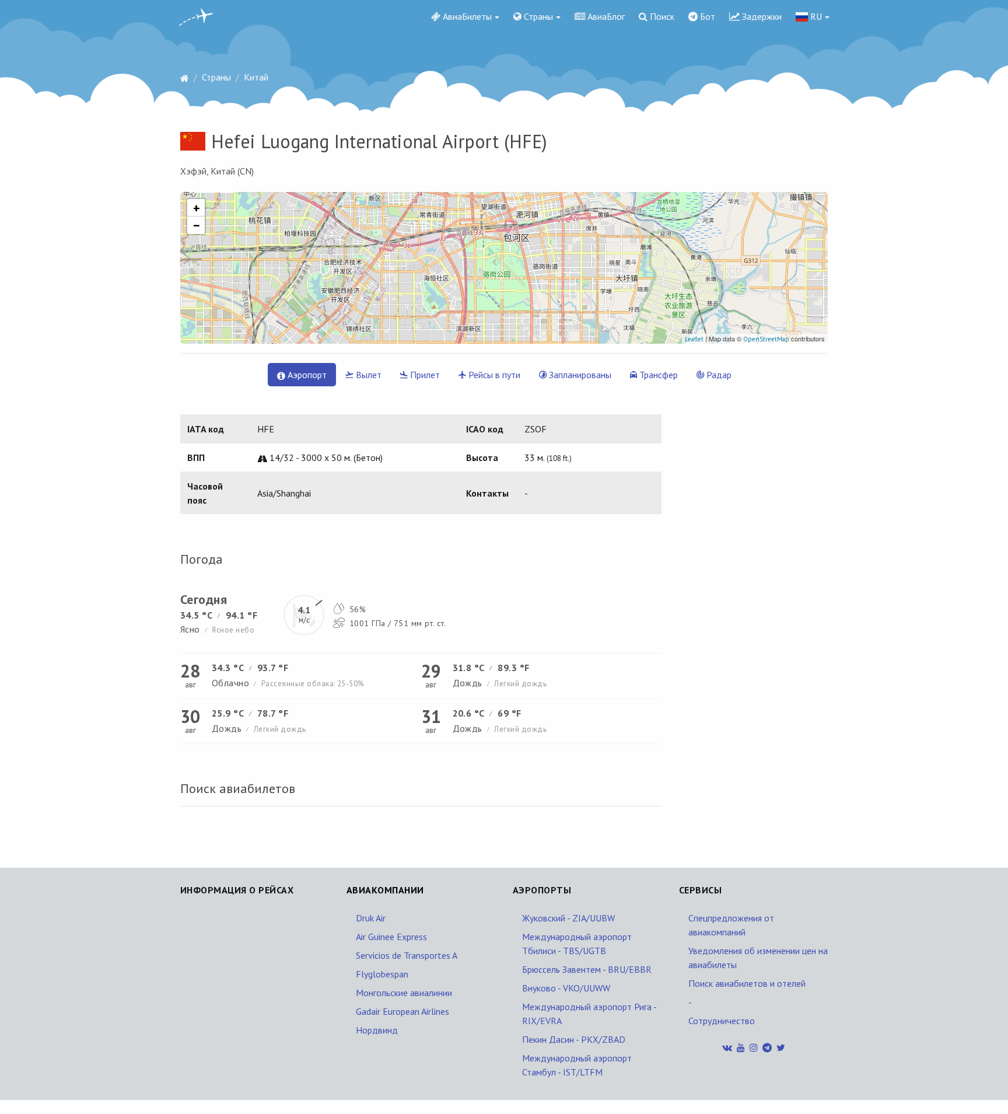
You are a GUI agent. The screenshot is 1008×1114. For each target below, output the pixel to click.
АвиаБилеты (466, 16)
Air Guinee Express (391, 936)
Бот (706, 16)
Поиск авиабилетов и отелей (747, 983)
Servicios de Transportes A (406, 955)
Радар (718, 374)
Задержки (761, 16)
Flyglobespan (382, 974)
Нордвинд (377, 1030)
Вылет (368, 374)
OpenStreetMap (766, 339)
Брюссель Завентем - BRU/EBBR (587, 969)
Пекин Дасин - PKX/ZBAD (573, 1039)
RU (815, 16)
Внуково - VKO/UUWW (566, 988)
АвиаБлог (605, 16)
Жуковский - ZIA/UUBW (568, 918)
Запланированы (579, 374)
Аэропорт (306, 374)
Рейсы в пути (493, 374)
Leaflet (694, 339)
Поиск (661, 16)
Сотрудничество (721, 1020)
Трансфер (657, 374)
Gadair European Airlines (402, 1011)
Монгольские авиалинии (404, 992)
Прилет (424, 374)
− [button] (196, 225)
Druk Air (371, 918)
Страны (537, 16)
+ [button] (196, 208)
